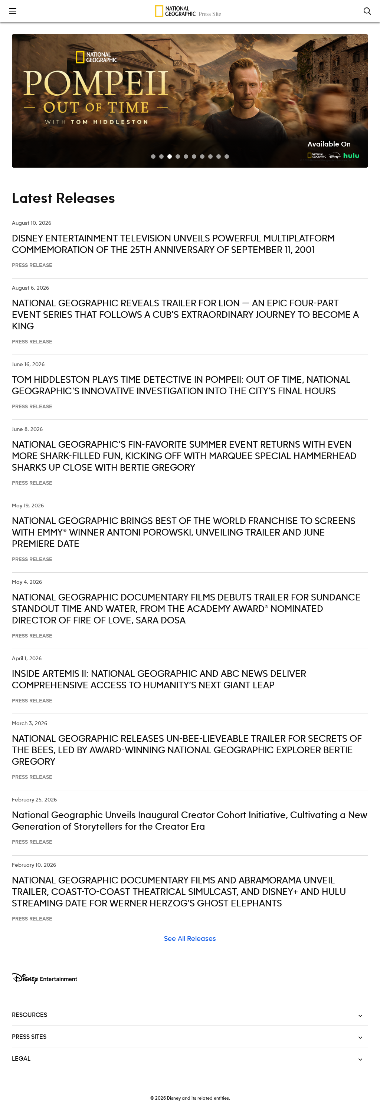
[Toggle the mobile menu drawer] (12, 11)
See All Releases (190, 939)
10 (227, 156)
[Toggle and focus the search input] (367, 11)
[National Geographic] (190, 11)
